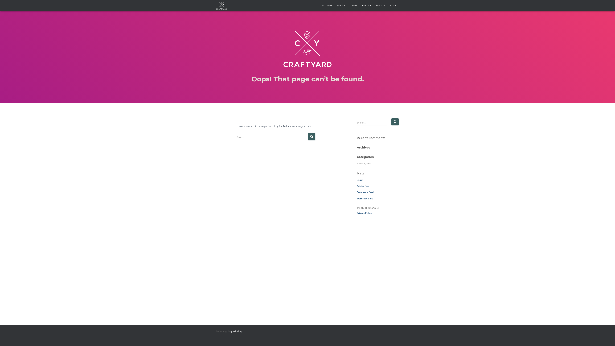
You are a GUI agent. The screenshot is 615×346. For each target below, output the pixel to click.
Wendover (342, 6)
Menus (393, 6)
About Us (380, 6)
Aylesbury (326, 6)
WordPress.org (365, 198)
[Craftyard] (221, 6)
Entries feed (363, 186)
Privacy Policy (364, 213)
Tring (354, 6)
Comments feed (365, 192)
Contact (366, 6)
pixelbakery (236, 331)
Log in (360, 180)
